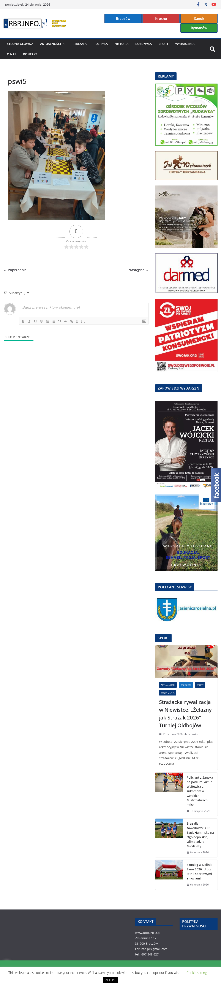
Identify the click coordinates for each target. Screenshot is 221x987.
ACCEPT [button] (110, 980)
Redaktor (193, 734)
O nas (11, 54)
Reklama (80, 44)
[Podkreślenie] (35, 321)
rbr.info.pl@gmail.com (151, 949)
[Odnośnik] (72, 321)
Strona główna (20, 44)
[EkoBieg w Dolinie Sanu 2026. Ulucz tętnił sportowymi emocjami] (169, 875)
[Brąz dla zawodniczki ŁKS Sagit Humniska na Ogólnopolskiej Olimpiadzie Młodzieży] (169, 838)
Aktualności (50, 44)
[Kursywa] (29, 321)
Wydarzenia (184, 44)
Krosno (161, 18)
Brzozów (123, 18)
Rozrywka (143, 44)
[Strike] (41, 321)
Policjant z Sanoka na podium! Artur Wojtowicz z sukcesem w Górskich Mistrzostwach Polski (200, 791)
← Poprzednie (15, 270)
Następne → (138, 270)
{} (77, 321)
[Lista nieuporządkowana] (54, 321)
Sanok (199, 18)
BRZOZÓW (186, 684)
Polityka (100, 44)
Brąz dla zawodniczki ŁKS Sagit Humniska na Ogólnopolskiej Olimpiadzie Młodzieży (200, 834)
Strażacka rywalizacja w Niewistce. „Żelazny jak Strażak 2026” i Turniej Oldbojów (185, 713)
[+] (83, 321)
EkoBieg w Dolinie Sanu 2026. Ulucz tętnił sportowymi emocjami (199, 871)
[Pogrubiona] (23, 321)
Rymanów (199, 27)
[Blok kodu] (66, 321)
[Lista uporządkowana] (47, 321)
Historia (121, 44)
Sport (163, 44)
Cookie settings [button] (197, 972)
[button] (63, 44)
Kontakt (30, 54)
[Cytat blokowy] (60, 321)
